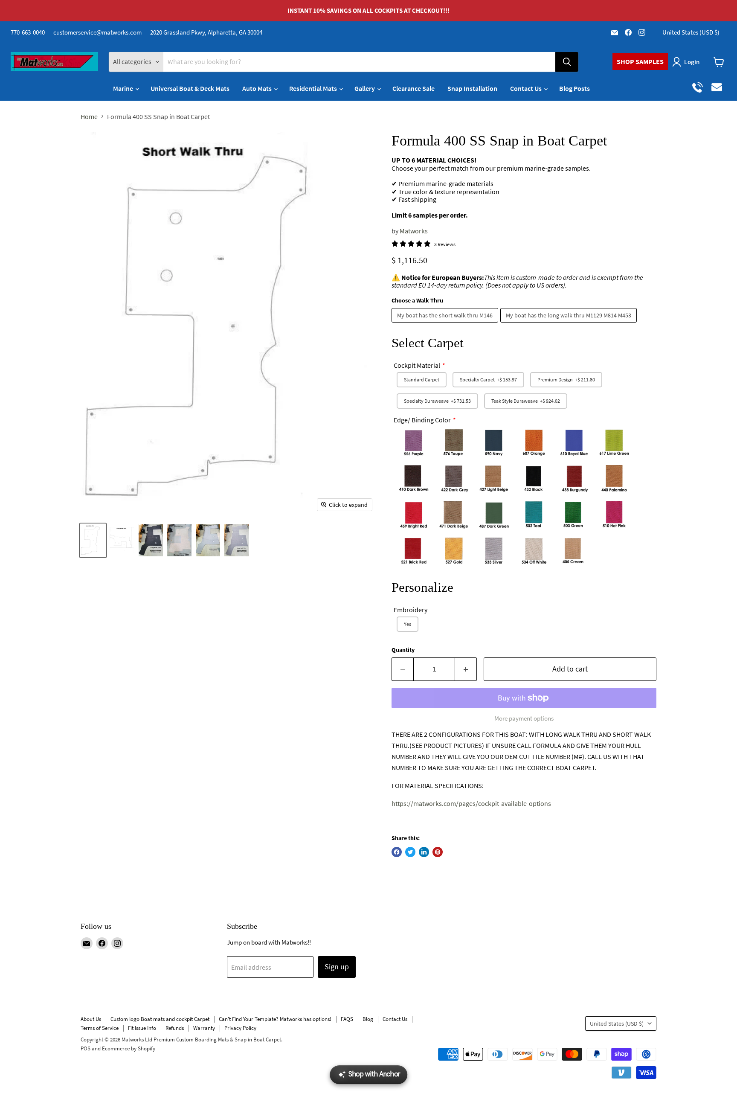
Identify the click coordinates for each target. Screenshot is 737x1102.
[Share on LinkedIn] (424, 852)
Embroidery (410, 610)
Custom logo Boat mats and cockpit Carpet (159, 1019)
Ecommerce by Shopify (128, 1048)
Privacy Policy (240, 1028)
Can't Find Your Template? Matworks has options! (275, 1019)
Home (89, 116)
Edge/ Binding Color (422, 420)
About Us (91, 1019)
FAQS (347, 1019)
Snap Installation (472, 88)
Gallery (365, 88)
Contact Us (526, 88)
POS (85, 1048)
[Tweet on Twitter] (410, 852)
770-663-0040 (28, 32)
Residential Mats (313, 88)
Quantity (403, 649)
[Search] (566, 62)
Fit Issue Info (142, 1028)
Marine (123, 88)
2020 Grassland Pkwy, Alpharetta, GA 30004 (206, 32)
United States (691, 32)
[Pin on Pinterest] (437, 852)
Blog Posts (574, 88)
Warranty (204, 1028)
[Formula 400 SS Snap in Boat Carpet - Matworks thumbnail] (122, 540)
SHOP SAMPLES (640, 61)
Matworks (414, 231)
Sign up (337, 966)
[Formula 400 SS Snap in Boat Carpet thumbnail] (93, 540)
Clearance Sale (413, 88)
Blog (368, 1019)
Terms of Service (100, 1028)
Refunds (174, 1028)
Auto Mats (257, 88)
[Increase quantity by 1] (466, 669)
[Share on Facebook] (397, 852)
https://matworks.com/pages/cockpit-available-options (471, 803)
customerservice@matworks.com (97, 32)
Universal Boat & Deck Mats (190, 88)
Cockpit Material (417, 365)
